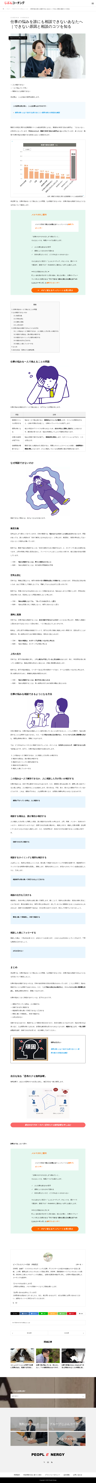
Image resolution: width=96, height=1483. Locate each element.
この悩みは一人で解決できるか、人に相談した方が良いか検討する (36, 331)
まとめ (14, 347)
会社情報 (67, 1475)
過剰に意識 (18, 322)
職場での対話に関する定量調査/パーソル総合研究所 (27, 127)
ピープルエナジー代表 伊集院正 (25, 1264)
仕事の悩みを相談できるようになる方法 (25, 328)
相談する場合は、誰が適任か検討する (27, 334)
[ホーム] (3, 8)
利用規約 (17, 1475)
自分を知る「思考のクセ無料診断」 (24, 350)
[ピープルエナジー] (26, 3)
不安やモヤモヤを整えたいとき (18, 38)
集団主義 (18, 315)
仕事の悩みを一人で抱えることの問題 (24, 309)
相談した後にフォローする (23, 343)
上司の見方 (18, 325)
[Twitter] (13, 1303)
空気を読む (18, 318)
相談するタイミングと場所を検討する (27, 337)
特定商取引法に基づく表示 (32, 1475)
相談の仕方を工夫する (22, 340)
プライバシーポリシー (52, 1475)
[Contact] (16, 1303)
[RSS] (52, 1462)
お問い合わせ (77, 1475)
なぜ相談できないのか (19, 312)
